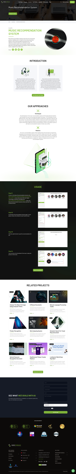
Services (30, 2)
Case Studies (35, 2)
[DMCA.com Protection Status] (43, 464)
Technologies (45, 2)
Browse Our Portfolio (38, 372)
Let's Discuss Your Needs (38, 95)
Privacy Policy (65, 471)
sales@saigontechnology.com (44, 456)
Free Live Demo (66, 2)
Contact (72, 2)
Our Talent (21, 2)
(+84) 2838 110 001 (45, 454)
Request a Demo (12, 13)
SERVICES (57, 454)
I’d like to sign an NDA (47, 408)
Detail (11, 313)
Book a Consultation (38, 270)
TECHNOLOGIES (58, 459)
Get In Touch (41, 458)
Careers (10, 458)
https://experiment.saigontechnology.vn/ (17, 200)
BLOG (56, 461)
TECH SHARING (58, 463)
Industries (40, 2)
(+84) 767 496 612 (46, 452)
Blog (50, 2)
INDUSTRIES (57, 456)
